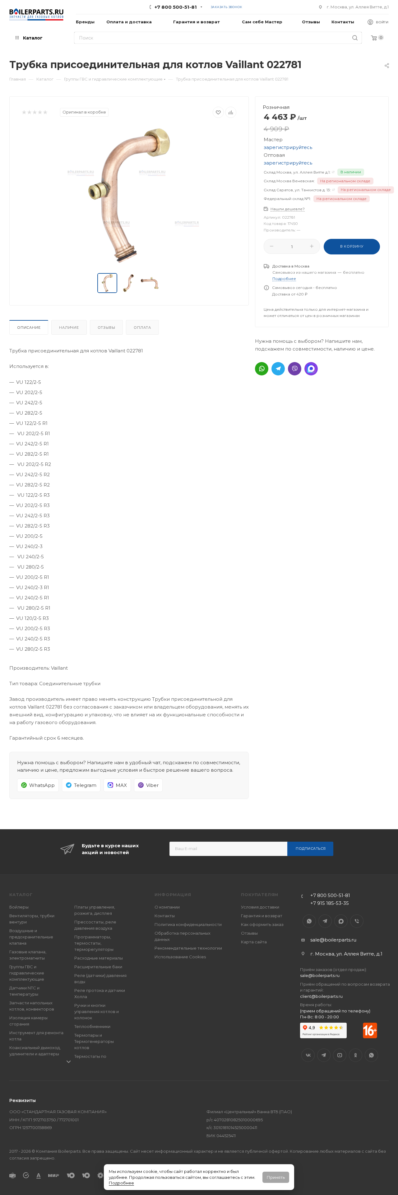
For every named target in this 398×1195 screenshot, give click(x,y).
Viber (356, 921)
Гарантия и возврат (261, 915)
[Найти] (355, 38)
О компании (167, 906)
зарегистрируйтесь (288, 147)
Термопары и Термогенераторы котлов (94, 1041)
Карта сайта (254, 941)
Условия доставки (260, 906)
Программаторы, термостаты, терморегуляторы (93, 943)
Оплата (142, 327)
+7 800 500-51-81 (176, 7)
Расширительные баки (98, 966)
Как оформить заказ (262, 924)
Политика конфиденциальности (188, 924)
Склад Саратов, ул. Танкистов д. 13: (297, 190)
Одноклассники (355, 1055)
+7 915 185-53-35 (329, 903)
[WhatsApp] (261, 368)
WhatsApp (309, 921)
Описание (28, 327)
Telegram (325, 921)
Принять (276, 1177)
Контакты (165, 915)
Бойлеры (19, 906)
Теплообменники (92, 1026)
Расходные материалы (98, 958)
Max (341, 921)
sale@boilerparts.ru (333, 940)
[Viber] (294, 368)
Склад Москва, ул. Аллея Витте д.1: (297, 172)
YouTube (339, 1055)
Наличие (69, 327)
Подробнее (121, 1182)
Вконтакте (308, 1055)
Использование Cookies (180, 956)
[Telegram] (278, 368)
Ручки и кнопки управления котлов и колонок (96, 1011)
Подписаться (311, 848)
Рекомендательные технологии (188, 948)
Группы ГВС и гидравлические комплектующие (26, 973)
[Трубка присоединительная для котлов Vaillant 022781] (129, 196)
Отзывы (106, 327)
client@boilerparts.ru (321, 996)
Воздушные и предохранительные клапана (31, 937)
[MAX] (311, 368)
